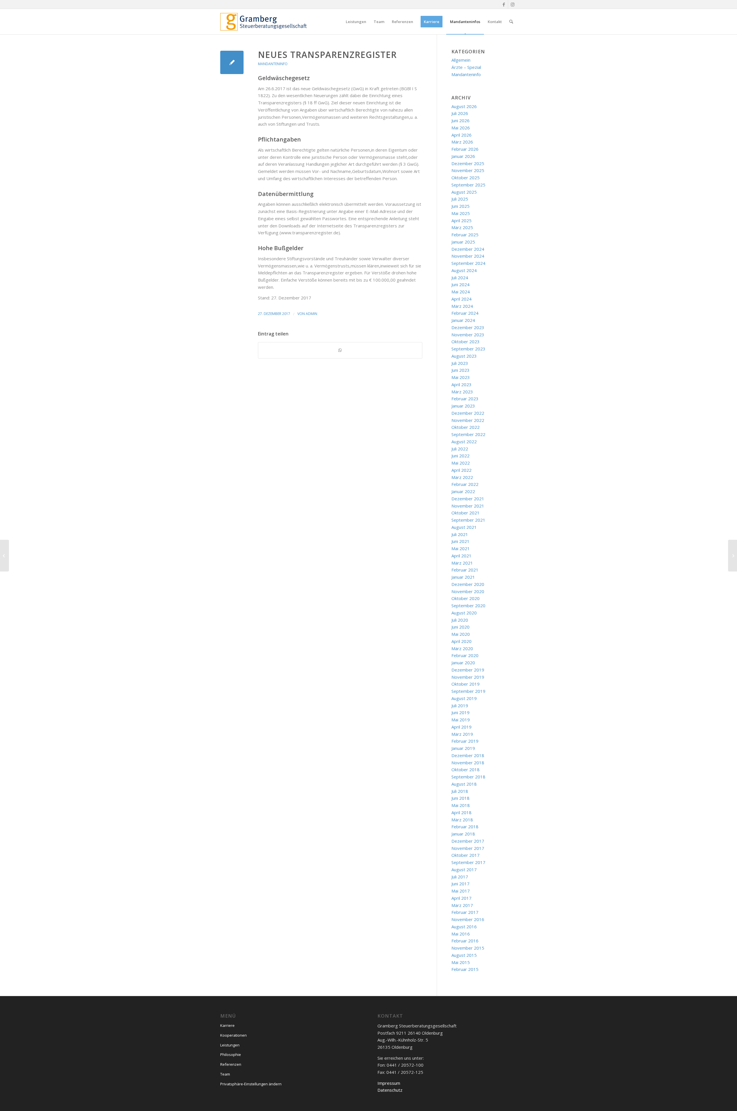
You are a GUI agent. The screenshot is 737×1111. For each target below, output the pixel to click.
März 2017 (462, 905)
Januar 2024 (463, 320)
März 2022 (462, 477)
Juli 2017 (459, 877)
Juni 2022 (460, 456)
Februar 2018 (464, 826)
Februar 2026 (464, 149)
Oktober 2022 (465, 427)
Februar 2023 (464, 398)
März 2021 (462, 563)
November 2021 (467, 506)
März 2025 (462, 227)
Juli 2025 (459, 199)
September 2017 (468, 862)
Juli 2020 (459, 620)
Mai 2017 (460, 891)
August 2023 (464, 356)
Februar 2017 (464, 912)
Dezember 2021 (467, 498)
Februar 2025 (464, 234)
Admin (311, 313)
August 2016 (464, 926)
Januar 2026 (463, 156)
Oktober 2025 (465, 177)
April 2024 (461, 299)
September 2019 (468, 691)
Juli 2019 (459, 705)
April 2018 (461, 812)
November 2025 (467, 170)
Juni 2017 (460, 883)
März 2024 (462, 306)
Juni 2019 (460, 712)
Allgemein (460, 60)
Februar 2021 (464, 570)
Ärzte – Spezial (466, 67)
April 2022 (461, 470)
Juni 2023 (460, 370)
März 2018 (462, 820)
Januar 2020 (463, 662)
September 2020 (468, 605)
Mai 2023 (460, 377)
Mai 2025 (460, 213)
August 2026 (464, 106)
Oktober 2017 (465, 855)
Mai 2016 (460, 934)
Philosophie (230, 1054)
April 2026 (461, 135)
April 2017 (461, 898)
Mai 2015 (460, 962)
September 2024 (468, 263)
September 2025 (468, 185)
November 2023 (467, 334)
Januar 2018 (463, 834)
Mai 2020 (460, 634)
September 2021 (468, 520)
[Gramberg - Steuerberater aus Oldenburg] (263, 21)
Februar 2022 (464, 484)
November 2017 (467, 848)
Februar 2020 (464, 655)
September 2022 (468, 434)
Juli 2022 (459, 449)
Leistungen (230, 1045)
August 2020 (464, 613)
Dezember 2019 (467, 670)
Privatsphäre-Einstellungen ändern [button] (251, 1084)
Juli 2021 (459, 534)
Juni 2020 (460, 627)
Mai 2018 (460, 805)
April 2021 (461, 556)
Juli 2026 (459, 113)
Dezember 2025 (467, 163)
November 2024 (467, 256)
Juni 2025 (460, 206)
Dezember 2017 (467, 841)
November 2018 (467, 762)
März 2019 (462, 734)
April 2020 (461, 641)
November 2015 (467, 948)
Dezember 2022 (467, 413)
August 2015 (464, 955)
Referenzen (230, 1064)
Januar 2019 (463, 748)
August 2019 (464, 698)
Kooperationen (233, 1035)
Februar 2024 (464, 313)
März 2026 (462, 142)
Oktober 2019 (465, 684)
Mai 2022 (460, 463)
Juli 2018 (459, 791)
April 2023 (461, 384)
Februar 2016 (464, 941)
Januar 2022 (463, 491)
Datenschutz (389, 1090)
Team (225, 1074)
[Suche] (511, 21)
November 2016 (467, 919)
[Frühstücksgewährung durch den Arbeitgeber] (4, 555)
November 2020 (467, 591)
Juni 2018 (460, 798)
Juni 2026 (460, 120)
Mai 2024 (460, 292)
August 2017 (464, 869)
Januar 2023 (463, 406)
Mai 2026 (460, 128)
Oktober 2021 (465, 513)
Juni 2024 (460, 284)
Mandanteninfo (273, 63)
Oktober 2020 (465, 598)
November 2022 (467, 420)
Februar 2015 (464, 969)
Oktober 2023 (465, 341)
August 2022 (464, 441)
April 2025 (461, 220)
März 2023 (462, 392)
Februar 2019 (464, 741)
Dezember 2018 (467, 755)
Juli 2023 (459, 363)
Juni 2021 (460, 541)
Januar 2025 (463, 242)
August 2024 (464, 270)
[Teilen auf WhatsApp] (340, 350)
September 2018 (468, 777)
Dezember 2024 (467, 249)
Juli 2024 (459, 277)
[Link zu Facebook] (503, 4)
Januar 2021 (463, 577)
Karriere (227, 1025)
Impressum (388, 1083)
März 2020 (462, 648)
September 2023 (468, 349)
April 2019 (461, 727)
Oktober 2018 (465, 769)
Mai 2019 (460, 720)
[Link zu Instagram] (512, 4)
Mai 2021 (460, 548)
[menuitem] (356, 21)
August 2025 (464, 192)
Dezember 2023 (467, 327)
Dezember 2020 (467, 584)
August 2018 (464, 784)
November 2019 (467, 677)
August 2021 (464, 527)
